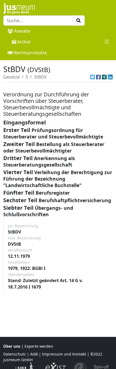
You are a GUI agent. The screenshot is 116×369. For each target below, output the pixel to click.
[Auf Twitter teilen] (92, 77)
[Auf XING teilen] (104, 77)
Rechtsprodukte (30, 53)
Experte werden (39, 346)
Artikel (23, 42)
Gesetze (11, 77)
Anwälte (22, 31)
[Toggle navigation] (107, 42)
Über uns (11, 346)
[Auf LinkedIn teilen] (110, 77)
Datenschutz (14, 354)
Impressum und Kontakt (64, 354)
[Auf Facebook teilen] (98, 77)
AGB (34, 354)
